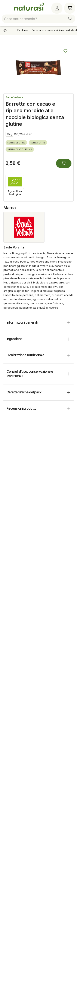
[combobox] (38, 19)
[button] (70, 18)
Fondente (22, 30)
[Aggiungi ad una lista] (65, 50)
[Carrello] (69, 8)
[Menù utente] (56, 8)
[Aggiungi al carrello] (63, 163)
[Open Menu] (7, 8)
